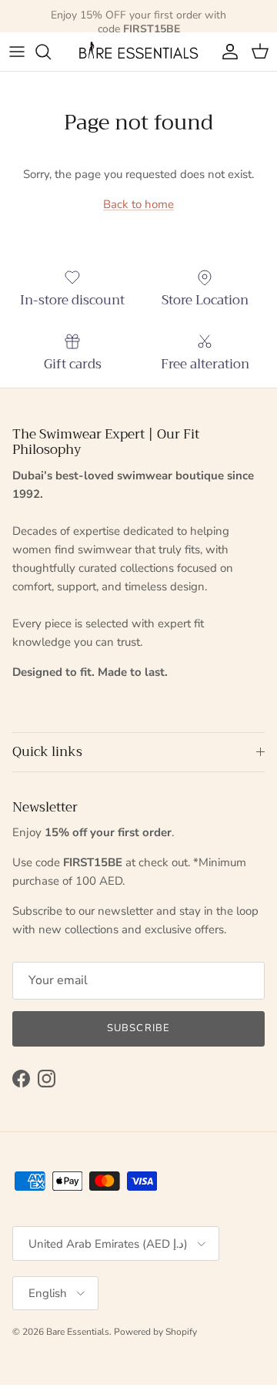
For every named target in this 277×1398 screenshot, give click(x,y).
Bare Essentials (77, 1332)
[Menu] (17, 52)
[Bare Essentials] (138, 51)
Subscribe (138, 1028)
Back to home (138, 204)
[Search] (51, 52)
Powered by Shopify (155, 1332)
